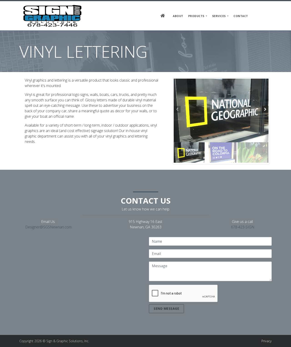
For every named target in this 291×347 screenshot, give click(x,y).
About (178, 16)
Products (196, 16)
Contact (240, 16)
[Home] (52, 16)
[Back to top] (283, 339)
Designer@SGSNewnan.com (48, 227)
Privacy (266, 341)
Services (219, 16)
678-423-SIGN (242, 227)
